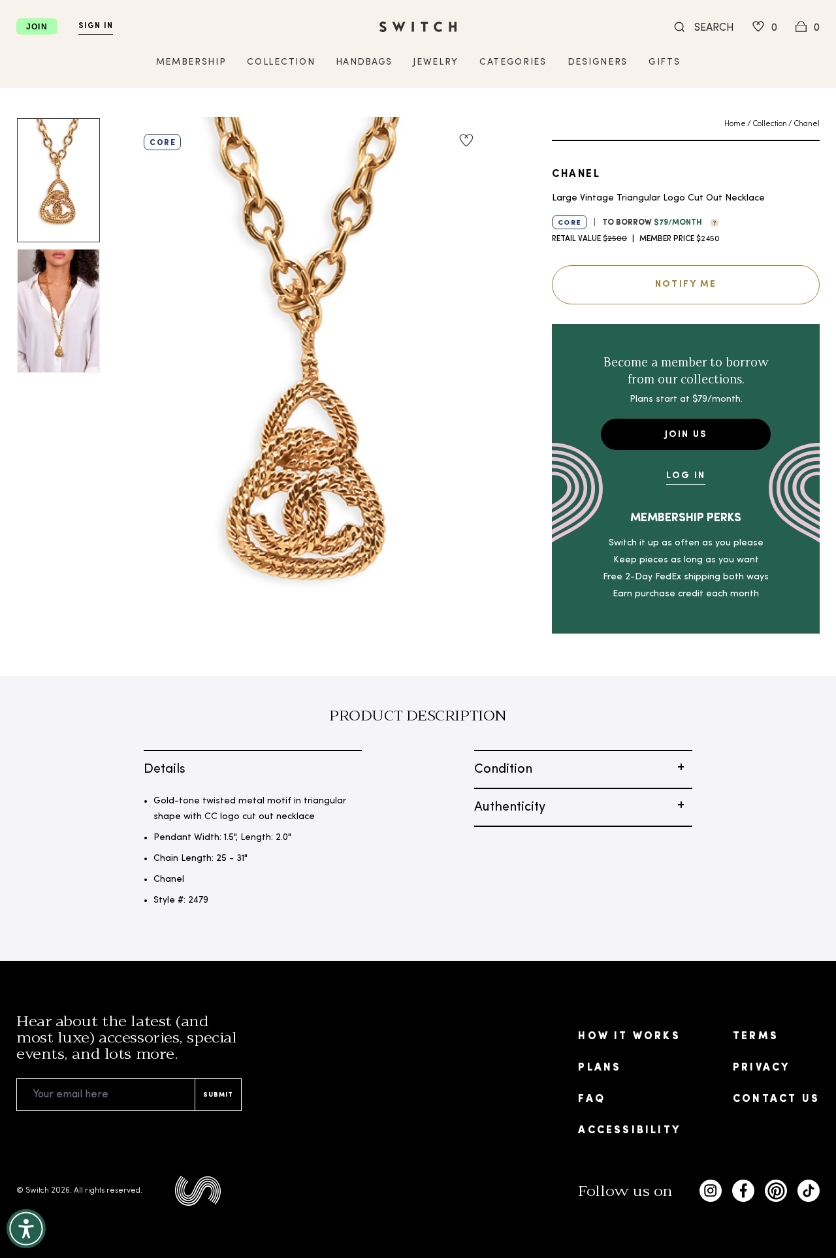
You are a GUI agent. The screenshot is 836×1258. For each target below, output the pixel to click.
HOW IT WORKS (629, 1036)
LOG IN (685, 476)
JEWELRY (435, 62)
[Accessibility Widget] (26, 1228)
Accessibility (629, 1130)
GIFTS (664, 62)
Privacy (761, 1068)
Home (735, 124)
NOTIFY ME (685, 284)
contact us (776, 1099)
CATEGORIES (513, 62)
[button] (711, 221)
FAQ (591, 1099)
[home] (418, 27)
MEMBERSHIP (191, 62)
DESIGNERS (598, 62)
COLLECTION (281, 62)
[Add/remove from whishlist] (466, 140)
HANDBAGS (364, 62)
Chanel (807, 124)
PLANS (599, 1068)
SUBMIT (218, 1095)
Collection (769, 124)
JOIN (37, 26)
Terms (756, 1036)
